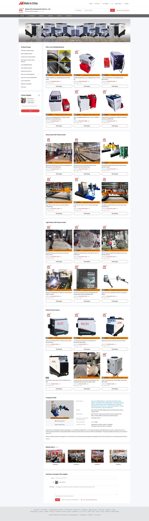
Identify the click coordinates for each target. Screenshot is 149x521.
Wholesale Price (76, 509)
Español (40, 511)
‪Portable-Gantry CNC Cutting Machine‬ (105, 404)
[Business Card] (39, 95)
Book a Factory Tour (60, 424)
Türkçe (102, 511)
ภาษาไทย (97, 511)
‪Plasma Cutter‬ (103, 406)
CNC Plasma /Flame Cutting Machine (27, 60)
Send (57, 499)
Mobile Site (108, 509)
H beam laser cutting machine (28, 57)
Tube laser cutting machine (27, 50)
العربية (80, 511)
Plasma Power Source (26, 71)
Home (22, 15)
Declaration (90, 514)
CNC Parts (23, 87)
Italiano (64, 511)
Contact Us (69, 15)
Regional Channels (93, 509)
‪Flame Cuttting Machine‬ (113, 406)
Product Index (101, 509)
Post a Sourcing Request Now (89, 499)
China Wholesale (68, 509)
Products (32, 15)
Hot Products (36, 509)
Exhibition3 (55, 464)
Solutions (50, 15)
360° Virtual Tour (61, 421)
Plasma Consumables (26, 84)
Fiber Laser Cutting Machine (27, 74)
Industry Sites (84, 509)
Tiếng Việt (107, 511)
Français (52, 511)
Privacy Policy (97, 514)
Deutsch (69, 511)
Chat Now (31, 102)
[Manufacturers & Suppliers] (29, 3)
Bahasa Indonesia (115, 511)
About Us (41, 15)
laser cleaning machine (26, 68)
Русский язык (58, 511)
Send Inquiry (59, 86)
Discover (59, 15)
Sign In (91, 3)
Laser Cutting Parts (25, 80)
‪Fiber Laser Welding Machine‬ (98, 401)
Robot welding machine (26, 53)
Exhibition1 (97, 464)
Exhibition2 (76, 464)
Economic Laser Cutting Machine (29, 77)
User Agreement (83, 514)
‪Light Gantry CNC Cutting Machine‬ (104, 402)
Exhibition (118, 464)
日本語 (89, 511)
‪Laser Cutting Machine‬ (107, 407)
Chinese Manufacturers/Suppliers (56, 509)
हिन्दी (93, 511)
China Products (44, 509)
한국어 (84, 511)
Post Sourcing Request (123, 10)
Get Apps (118, 3)
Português (46, 511)
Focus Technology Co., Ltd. (64, 514)
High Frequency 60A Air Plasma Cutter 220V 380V (114, 340)
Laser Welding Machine (26, 65)
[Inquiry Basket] (112, 3)
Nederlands (75, 511)
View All (48, 439)
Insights (113, 509)
